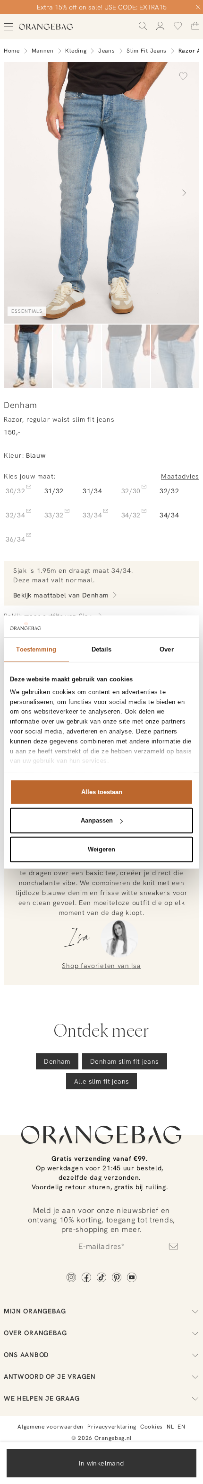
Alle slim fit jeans (101, 1081)
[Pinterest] (116, 1278)
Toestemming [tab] (36, 648)
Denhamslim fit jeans (124, 1061)
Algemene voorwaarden (50, 1426)
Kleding (75, 50)
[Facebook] (86, 1278)
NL (170, 1426)
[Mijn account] (160, 26)
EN (181, 1426)
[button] (183, 76)
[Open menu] (8, 26)
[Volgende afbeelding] (184, 193)
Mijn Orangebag (35, 1311)
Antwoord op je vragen (50, 1376)
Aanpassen (97, 820)
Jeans (106, 50)
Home (12, 50)
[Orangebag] (46, 27)
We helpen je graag (42, 1398)
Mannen (43, 50)
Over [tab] (166, 648)
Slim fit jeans (147, 50)
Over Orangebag (35, 1333)
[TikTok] (101, 1278)
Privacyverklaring (111, 1426)
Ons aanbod (26, 1354)
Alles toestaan (101, 791)
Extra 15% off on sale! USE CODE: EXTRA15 (102, 7)
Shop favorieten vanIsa (101, 965)
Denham (57, 1061)
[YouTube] (131, 1278)
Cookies (151, 1426)
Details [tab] (102, 648)
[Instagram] (71, 1278)
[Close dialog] (198, 7)
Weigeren (101, 848)
